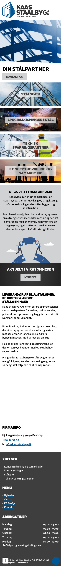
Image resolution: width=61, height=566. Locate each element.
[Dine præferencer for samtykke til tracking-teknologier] (5, 561)
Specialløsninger (13, 471)
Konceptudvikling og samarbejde (23, 467)
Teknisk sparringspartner (19, 479)
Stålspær (9, 475)
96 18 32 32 (12, 440)
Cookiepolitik (22, 563)
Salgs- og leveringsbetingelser (23, 545)
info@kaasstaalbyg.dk (18, 444)
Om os (8, 499)
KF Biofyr (9, 503)
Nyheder (30, 277)
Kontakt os (14, 77)
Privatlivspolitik (8, 563)
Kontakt (9, 507)
